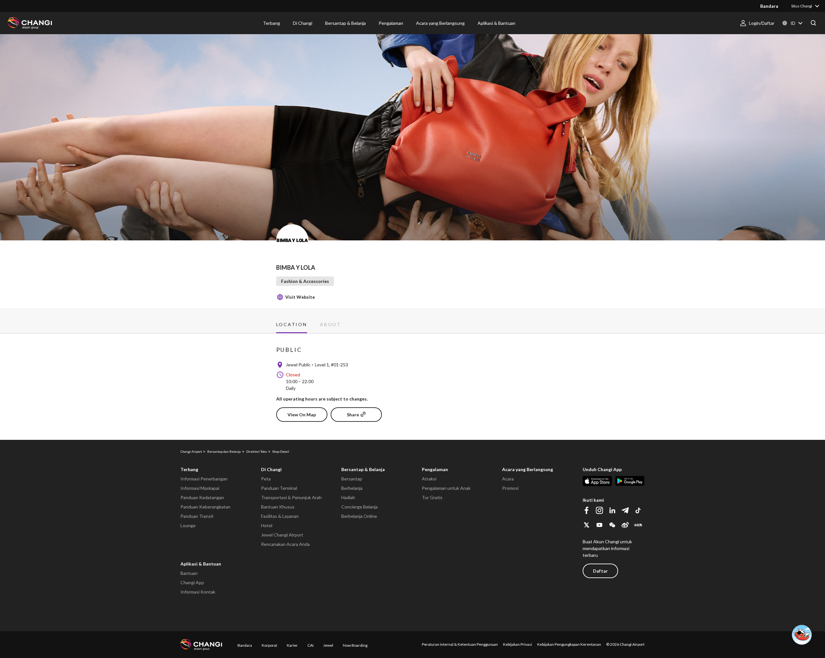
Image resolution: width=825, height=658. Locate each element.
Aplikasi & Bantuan (200, 563)
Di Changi (271, 469)
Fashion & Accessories (305, 281)
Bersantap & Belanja (363, 469)
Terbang (189, 469)
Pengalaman (435, 469)
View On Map (301, 414)
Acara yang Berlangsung (527, 469)
